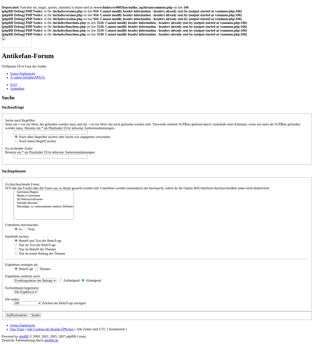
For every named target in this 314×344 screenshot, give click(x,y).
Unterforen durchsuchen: (22, 225)
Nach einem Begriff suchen (37, 141)
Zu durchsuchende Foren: (22, 184)
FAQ (13, 85)
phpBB (24, 336)
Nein (31, 229)
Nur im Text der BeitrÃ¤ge (37, 245)
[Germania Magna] (44, 192)
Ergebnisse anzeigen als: (21, 264)
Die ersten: (12, 299)
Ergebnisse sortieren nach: (22, 276)
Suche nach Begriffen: (20, 120)
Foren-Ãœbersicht (22, 73)
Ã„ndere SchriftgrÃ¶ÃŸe (27, 77)
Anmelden (17, 88)
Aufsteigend (71, 280)
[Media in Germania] (44, 196)
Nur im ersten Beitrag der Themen (41, 253)
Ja (20, 229)
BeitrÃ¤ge (25, 269)
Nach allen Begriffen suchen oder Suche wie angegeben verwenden (64, 137)
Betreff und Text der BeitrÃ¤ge (39, 241)
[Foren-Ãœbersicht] (16, 46)
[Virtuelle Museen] (44, 203)
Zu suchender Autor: (19, 148)
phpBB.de (51, 340)
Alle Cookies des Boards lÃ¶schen (50, 329)
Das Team (17, 329)
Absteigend (93, 280)
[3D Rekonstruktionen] (44, 199)
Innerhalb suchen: (17, 236)
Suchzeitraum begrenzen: (22, 288)
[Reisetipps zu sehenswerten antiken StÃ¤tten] (44, 207)
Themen (44, 269)
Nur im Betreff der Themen (37, 249)
